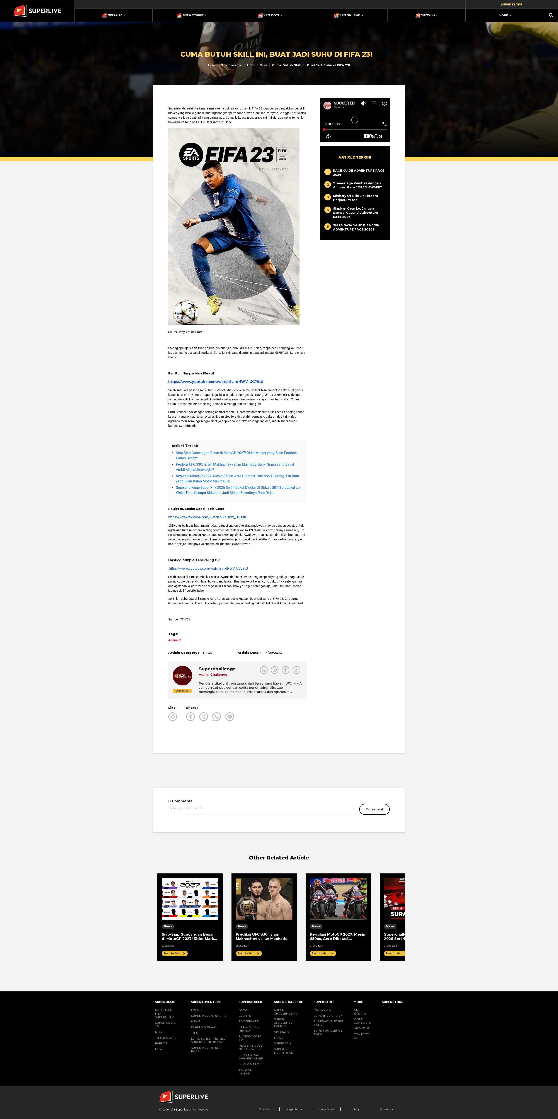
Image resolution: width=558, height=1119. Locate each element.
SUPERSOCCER (250, 1002)
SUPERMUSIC (165, 1002)
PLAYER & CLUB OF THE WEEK (251, 1047)
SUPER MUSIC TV (165, 1024)
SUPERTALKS (324, 1002)
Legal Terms (294, 1109)
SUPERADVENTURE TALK (328, 1023)
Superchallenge (231, 65)
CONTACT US (361, 1035)
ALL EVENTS (360, 1011)
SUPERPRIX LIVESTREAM (284, 1050)
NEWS (160, 1049)
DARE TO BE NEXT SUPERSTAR (164, 1013)
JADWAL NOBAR (245, 1071)
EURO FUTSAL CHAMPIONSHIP (251, 1056)
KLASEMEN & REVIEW (249, 1028)
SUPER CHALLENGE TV (286, 1011)
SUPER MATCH (250, 1064)
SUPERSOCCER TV (250, 1038)
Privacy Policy (325, 1109)
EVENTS (161, 1043)
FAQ (356, 1109)
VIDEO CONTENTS (362, 1020)
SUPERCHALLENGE (288, 1002)
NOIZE (160, 1032)
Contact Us (386, 1109)
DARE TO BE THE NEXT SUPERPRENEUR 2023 (209, 1040)
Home (212, 65)
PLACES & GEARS (204, 1027)
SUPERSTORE (392, 1002)
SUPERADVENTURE (206, 1002)
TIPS (194, 1032)
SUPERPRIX (282, 1043)
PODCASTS (322, 1009)
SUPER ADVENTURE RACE (206, 1049)
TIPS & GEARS (166, 1037)
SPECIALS (281, 1032)
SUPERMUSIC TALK (328, 1015)
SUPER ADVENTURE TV (208, 1015)
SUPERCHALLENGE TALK (328, 1032)
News (263, 65)
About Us (264, 1109)
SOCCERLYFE (249, 1021)
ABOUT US (362, 1028)
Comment (374, 809)
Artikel (251, 65)
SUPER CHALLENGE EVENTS (283, 1022)
